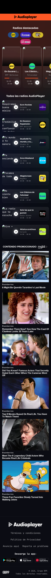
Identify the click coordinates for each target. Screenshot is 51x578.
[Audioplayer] (25, 17)
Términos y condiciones (26, 533)
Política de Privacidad (26, 539)
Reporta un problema (35, 546)
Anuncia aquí (11, 546)
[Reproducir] (17, 82)
